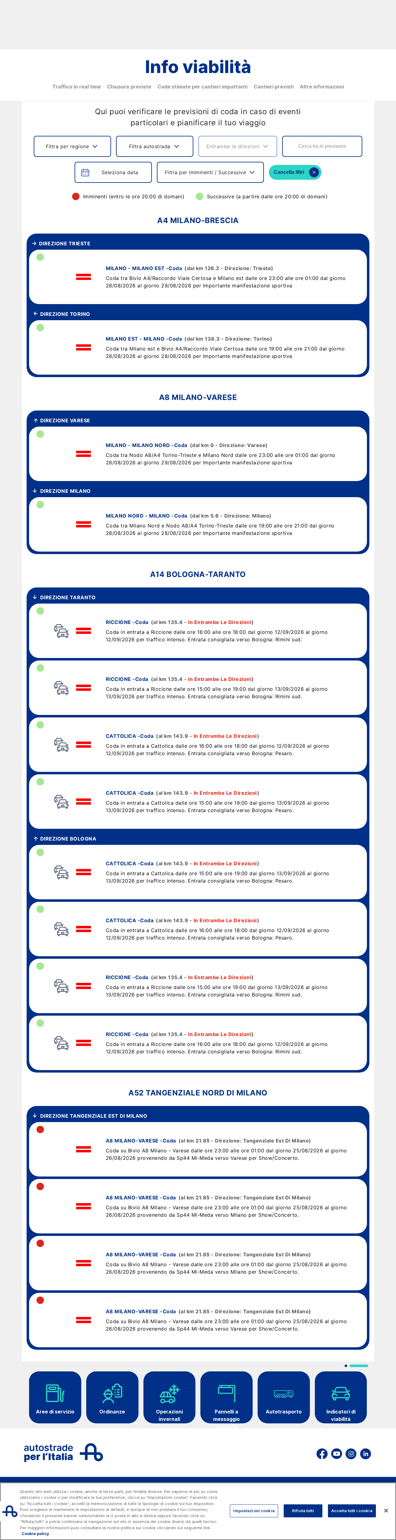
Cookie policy (35, 1533)
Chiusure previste (129, 87)
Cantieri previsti (274, 87)
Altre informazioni (322, 87)
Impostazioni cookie (253, 1510)
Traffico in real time (76, 87)
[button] (346, 1366)
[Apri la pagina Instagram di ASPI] (351, 1453)
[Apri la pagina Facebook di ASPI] (322, 1453)
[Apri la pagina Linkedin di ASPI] (365, 1453)
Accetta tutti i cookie (351, 1510)
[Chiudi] (386, 1510)
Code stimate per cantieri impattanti (202, 87)
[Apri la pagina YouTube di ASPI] (336, 1453)
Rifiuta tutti (303, 1510)
